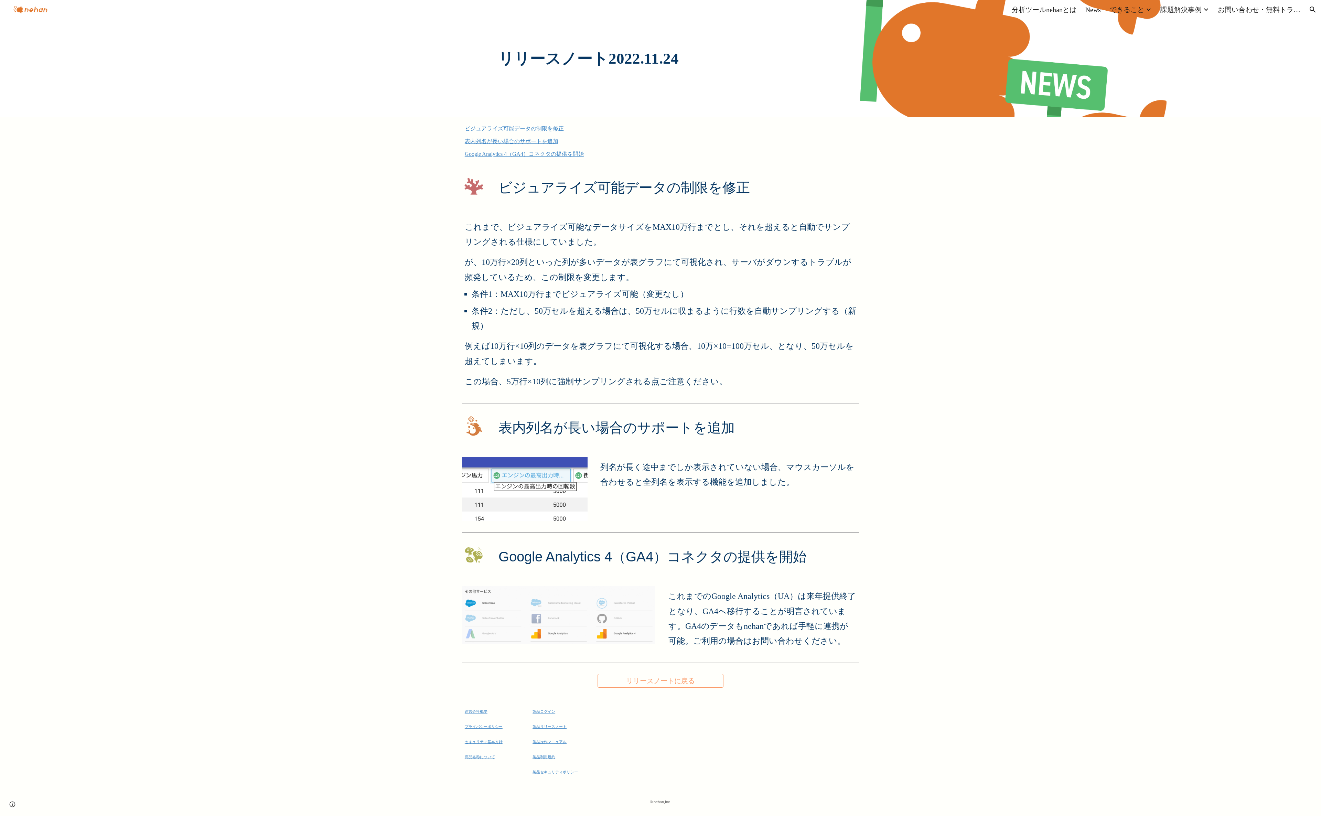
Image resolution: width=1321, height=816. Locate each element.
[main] (660, 58)
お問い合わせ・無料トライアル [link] (1259, 9)
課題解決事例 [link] (1181, 9)
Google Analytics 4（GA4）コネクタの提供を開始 (524, 154)
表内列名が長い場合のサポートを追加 (511, 141)
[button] (1312, 9)
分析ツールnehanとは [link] (1044, 9)
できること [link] (1127, 9)
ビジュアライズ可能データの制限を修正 (514, 128)
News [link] (1093, 9)
